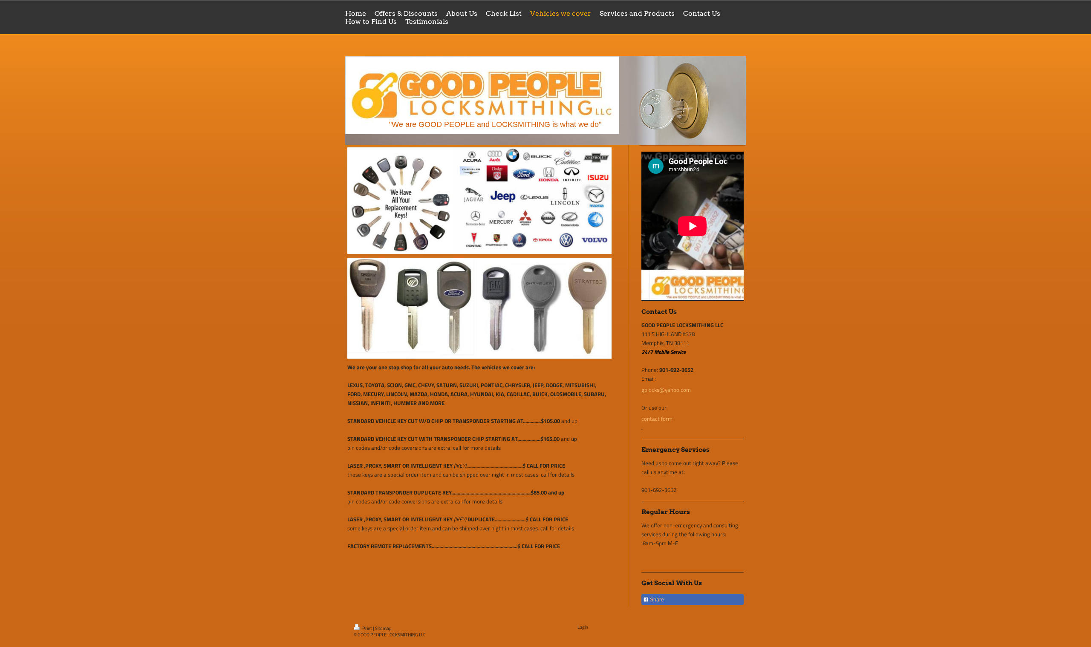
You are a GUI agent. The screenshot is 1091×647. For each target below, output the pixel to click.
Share (656, 600)
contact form (656, 418)
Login (582, 627)
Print (367, 628)
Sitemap (383, 628)
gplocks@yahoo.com (666, 389)
